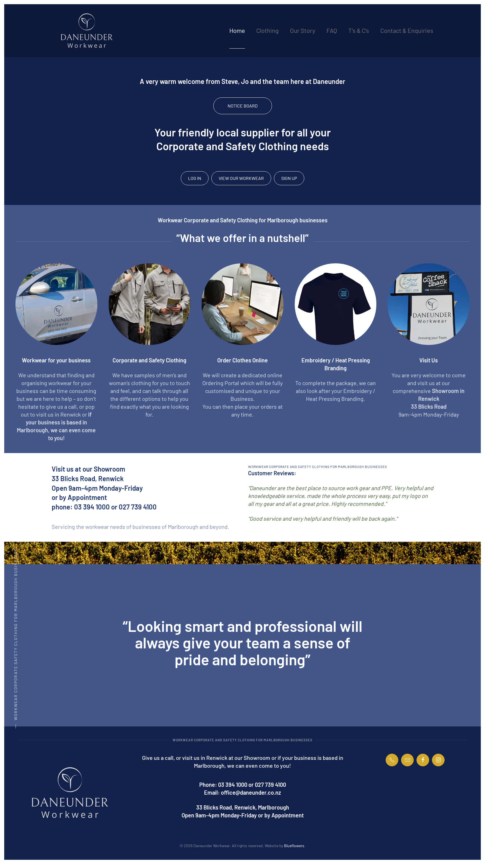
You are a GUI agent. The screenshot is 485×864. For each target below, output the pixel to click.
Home (237, 30)
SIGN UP (289, 178)
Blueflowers (294, 845)
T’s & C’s (358, 30)
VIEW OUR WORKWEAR (241, 178)
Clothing (267, 30)
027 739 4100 (270, 784)
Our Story (302, 30)
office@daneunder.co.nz (251, 792)
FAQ (331, 30)
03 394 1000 (232, 784)
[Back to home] (87, 30)
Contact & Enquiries (406, 30)
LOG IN (194, 178)
